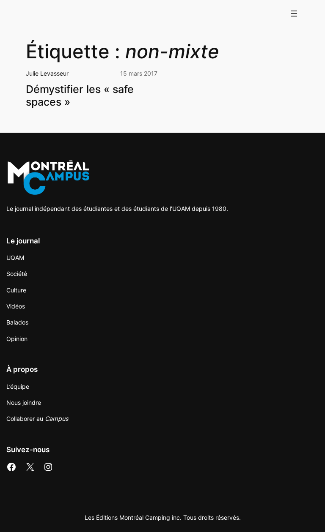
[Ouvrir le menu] (294, 13)
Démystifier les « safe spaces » (80, 95)
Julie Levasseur (47, 73)
